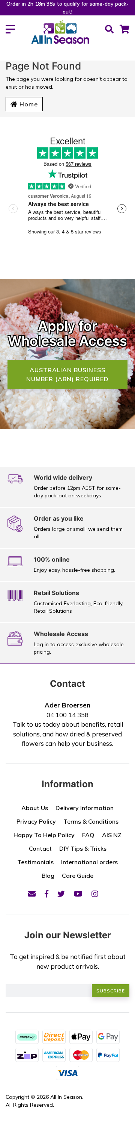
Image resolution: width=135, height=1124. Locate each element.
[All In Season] (60, 36)
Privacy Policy (36, 821)
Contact (40, 848)
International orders (89, 862)
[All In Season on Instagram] (95, 893)
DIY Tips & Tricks (82, 848)
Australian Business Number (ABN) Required (67, 374)
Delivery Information (85, 808)
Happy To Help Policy (44, 835)
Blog (48, 875)
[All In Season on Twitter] (61, 893)
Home (28, 104)
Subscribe (110, 991)
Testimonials (35, 862)
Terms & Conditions (90, 821)
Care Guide (77, 875)
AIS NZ (112, 835)
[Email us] (32, 893)
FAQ (88, 835)
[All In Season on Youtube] (78, 893)
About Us (34, 808)
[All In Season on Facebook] (46, 893)
